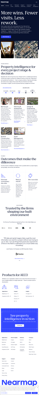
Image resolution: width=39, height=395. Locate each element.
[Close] (37, 388)
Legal (3, 370)
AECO (21, 342)
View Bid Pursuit (4, 123)
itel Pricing (13, 347)
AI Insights (28, 293)
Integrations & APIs (5, 296)
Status (3, 368)
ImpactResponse (5, 347)
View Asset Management (19, 148)
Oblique (15, 296)
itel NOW (3, 344)
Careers (12, 368)
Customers (13, 363)
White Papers (31, 347)
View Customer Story (19, 256)
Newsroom (31, 344)
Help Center (4, 361)
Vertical (15, 293)
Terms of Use (4, 373)
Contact (12, 361)
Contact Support (5, 363)
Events (12, 370)
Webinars (30, 349)
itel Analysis (13, 349)
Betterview (4, 342)
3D (14, 301)
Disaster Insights (14, 344)
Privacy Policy (4, 375)
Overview (7, 5)
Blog (30, 342)
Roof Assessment (29, 296)
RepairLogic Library (32, 354)
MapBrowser (4, 293)
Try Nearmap (19, 325)
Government (22, 344)
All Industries (22, 347)
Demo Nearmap (6, 36)
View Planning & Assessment (17, 122)
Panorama (16, 298)
